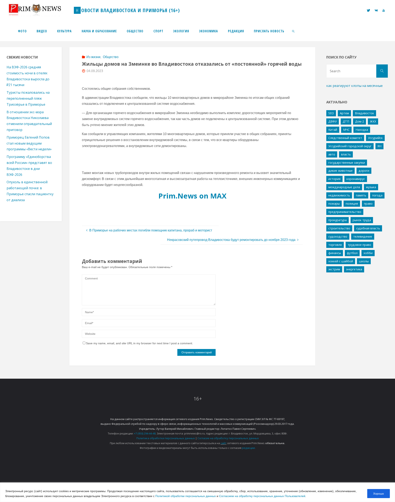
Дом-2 (359, 121)
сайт (224, 443)
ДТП (346, 121)
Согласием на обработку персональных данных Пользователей (262, 496)
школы (364, 261)
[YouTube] (383, 10)
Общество (110, 57)
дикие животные (340, 171)
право (368, 203)
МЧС (346, 130)
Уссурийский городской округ (350, 146)
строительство (339, 228)
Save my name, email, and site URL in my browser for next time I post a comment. (139, 343)
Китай (332, 130)
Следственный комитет (345, 138)
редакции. (249, 448)
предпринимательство (344, 212)
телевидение (362, 236)
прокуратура (337, 220)
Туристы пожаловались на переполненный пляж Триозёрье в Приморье (28, 98)
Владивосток (364, 113)
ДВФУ (332, 121)
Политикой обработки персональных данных (185, 496)
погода (377, 195)
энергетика (354, 269)
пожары (334, 203)
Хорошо (378, 493)
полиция (352, 203)
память (361, 195)
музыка (371, 187)
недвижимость (339, 195)
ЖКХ (373, 121)
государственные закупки (346, 163)
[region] (197, 492)
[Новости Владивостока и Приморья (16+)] (39, 10)
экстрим (334, 269)
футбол (352, 253)
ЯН (379, 146)
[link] (293, 31)
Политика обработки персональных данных (165, 438)
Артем (344, 113)
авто (331, 154)
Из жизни (93, 57)
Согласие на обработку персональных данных (228, 438)
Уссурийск (375, 138)
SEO (331, 113)
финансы (334, 253)
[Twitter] (368, 10)
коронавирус (355, 179)
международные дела (344, 187)
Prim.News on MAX (192, 196)
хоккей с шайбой (340, 261)
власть (346, 154)
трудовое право (359, 245)
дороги (364, 171)
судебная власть (368, 228)
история (334, 179)
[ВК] (376, 10)
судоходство (337, 236)
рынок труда (362, 220)
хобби (368, 253)
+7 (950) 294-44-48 (145, 433)
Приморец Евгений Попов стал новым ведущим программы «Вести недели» (29, 143)
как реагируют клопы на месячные (354, 85)
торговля (335, 245)
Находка (362, 130)
